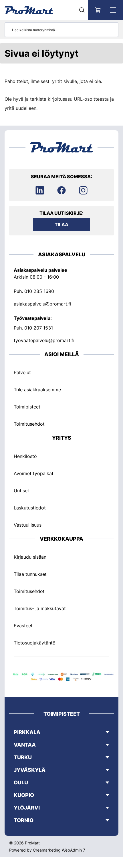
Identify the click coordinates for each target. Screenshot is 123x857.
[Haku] (82, 10)
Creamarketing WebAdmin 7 (59, 850)
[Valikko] (113, 10)
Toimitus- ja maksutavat (40, 608)
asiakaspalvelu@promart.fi (42, 304)
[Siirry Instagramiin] (83, 190)
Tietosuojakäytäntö (34, 643)
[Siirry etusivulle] (29, 10)
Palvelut (22, 372)
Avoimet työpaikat (33, 473)
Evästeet (23, 625)
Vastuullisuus (27, 525)
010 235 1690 (39, 291)
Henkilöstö (25, 456)
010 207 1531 (38, 328)
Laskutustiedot (30, 508)
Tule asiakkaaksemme (37, 389)
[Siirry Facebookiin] (61, 190)
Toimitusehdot (29, 424)
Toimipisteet (27, 407)
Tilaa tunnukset (30, 574)
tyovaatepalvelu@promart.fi (44, 340)
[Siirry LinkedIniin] (39, 190)
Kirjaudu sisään (30, 557)
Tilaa (61, 224)
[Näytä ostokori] (98, 10)
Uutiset (21, 490)
